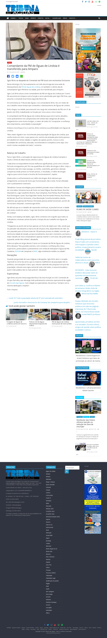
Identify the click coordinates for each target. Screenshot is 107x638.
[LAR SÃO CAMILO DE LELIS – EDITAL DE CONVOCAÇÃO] (80, 121)
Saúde (47, 589)
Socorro (48, 605)
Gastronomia (49, 527)
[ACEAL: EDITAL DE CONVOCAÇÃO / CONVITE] (80, 174)
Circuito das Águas (17, 283)
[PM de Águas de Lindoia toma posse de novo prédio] (62, 310)
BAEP (35, 251)
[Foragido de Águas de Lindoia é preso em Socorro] (17, 310)
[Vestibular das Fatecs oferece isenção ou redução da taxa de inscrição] (88, 401)
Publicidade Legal (50, 578)
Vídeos (48, 613)
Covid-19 (48, 498)
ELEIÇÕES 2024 (57, 18)
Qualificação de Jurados (52, 581)
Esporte (33, 18)
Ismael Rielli (49, 535)
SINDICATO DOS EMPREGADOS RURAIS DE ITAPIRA (93, 152)
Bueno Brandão (50, 484)
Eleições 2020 (49, 508)
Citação (48, 490)
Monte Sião (49, 551)
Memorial (48, 546)
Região (92, 417)
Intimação (48, 533)
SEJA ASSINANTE (73, 629)
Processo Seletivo (51, 573)
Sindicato (79, 206)
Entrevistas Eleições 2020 (53, 516)
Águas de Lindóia (50, 471)
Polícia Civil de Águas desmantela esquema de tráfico (38, 323)
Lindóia (48, 543)
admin (23, 72)
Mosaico (48, 554)
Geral (27, 18)
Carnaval (48, 487)
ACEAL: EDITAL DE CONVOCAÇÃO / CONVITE (92, 175)
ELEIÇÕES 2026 (50, 514)
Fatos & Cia (49, 524)
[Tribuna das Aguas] (8, 18)
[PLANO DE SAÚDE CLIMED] (88, 191)
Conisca (48, 492)
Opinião (48, 562)
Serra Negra (49, 594)
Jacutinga (48, 541)
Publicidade (49, 575)
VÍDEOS (65, 18)
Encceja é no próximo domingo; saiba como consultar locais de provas (93, 447)
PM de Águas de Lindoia (30, 87)
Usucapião (49, 607)
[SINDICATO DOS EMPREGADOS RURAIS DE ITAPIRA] (80, 150)
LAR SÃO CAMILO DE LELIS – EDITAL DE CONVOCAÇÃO (93, 122)
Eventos (40, 18)
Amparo (48, 474)
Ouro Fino (48, 565)
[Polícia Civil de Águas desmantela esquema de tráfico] (39, 310)
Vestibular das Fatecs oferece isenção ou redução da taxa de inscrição (85, 423)
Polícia (21, 18)
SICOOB (48, 597)
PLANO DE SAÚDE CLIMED (87, 209)
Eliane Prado (93, 429)
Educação (86, 417)
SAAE (47, 586)
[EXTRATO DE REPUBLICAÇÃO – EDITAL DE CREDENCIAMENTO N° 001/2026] (80, 160)
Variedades (49, 610)
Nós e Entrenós (50, 557)
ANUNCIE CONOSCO (64, 629)
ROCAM (18, 251)
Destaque (79, 417)
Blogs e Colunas (50, 482)
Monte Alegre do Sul (51, 549)
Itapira (47, 538)
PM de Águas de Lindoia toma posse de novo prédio (62, 323)
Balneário (48, 479)
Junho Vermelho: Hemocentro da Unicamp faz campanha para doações (43, 302)
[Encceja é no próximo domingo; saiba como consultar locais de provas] (80, 444)
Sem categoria (50, 591)
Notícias (48, 559)
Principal (48, 570)
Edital (47, 18)
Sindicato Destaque (88, 206)
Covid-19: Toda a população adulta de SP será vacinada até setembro (35, 298)
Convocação (49, 495)
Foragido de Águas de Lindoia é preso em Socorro (17, 323)
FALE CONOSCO (82, 629)
